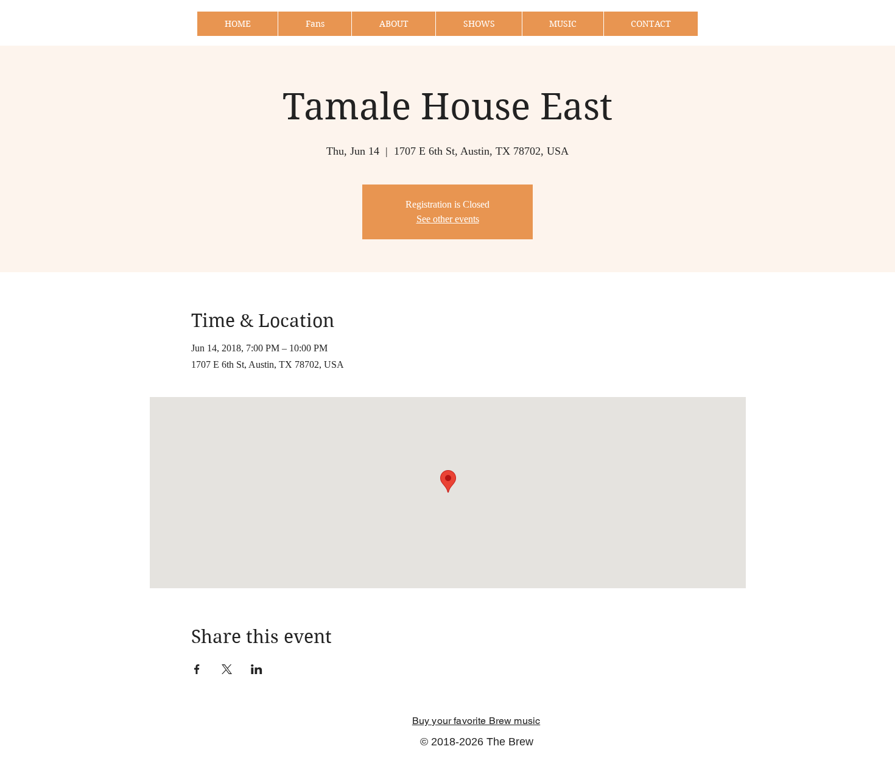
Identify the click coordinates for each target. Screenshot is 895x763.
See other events (447, 219)
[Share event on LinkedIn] (256, 669)
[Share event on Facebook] (197, 669)
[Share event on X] (227, 669)
